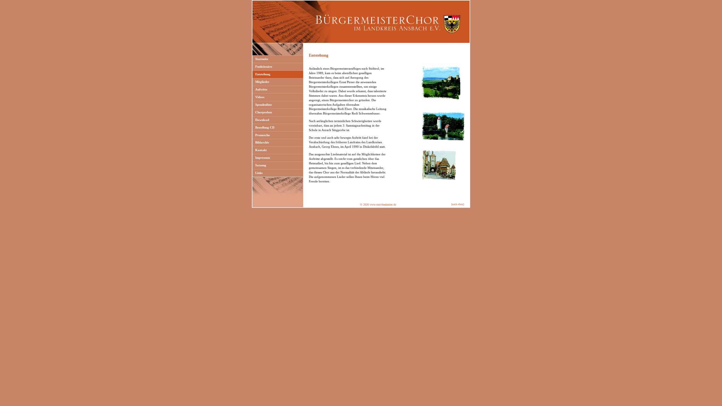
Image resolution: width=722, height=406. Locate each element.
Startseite (261, 59)
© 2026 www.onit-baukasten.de (378, 204)
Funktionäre (263, 66)
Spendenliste (263, 104)
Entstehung (262, 74)
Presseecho (262, 135)
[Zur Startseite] (361, 42)
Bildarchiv (262, 142)
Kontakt (261, 150)
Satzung (260, 165)
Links (259, 173)
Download (262, 120)
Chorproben (263, 112)
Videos (259, 97)
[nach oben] (457, 204)
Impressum (262, 157)
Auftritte (261, 89)
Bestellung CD (264, 127)
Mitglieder (262, 81)
